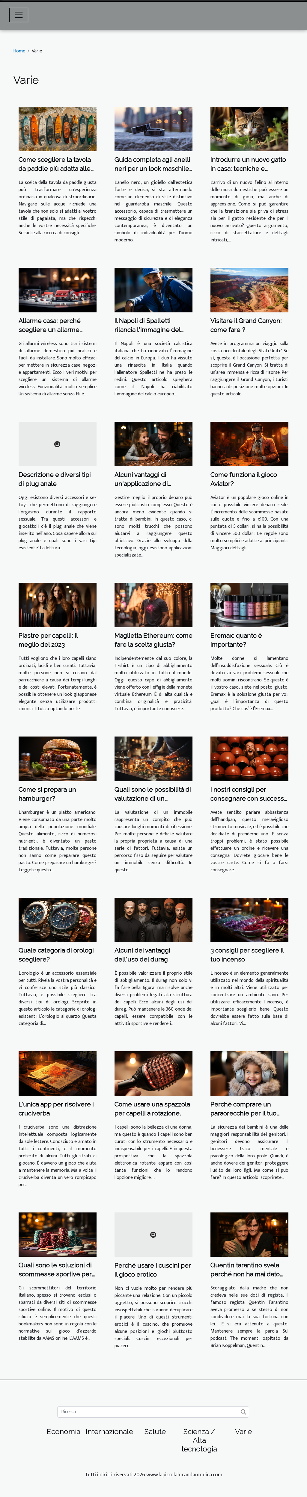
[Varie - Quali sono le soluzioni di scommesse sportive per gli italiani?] (58, 1234)
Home (19, 51)
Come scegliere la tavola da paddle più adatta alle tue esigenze (55, 168)
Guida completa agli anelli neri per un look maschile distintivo (152, 168)
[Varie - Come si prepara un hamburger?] (58, 758)
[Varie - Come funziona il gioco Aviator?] (249, 444)
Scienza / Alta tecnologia (199, 1440)
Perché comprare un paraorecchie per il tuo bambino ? (243, 1113)
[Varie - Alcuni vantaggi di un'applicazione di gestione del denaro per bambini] (153, 444)
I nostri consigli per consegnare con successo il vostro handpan (249, 798)
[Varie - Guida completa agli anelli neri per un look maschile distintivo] (153, 129)
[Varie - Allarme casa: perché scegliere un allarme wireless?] (58, 290)
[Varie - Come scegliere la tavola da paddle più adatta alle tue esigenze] (58, 129)
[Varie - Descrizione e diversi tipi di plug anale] (58, 444)
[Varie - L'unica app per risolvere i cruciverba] (58, 1073)
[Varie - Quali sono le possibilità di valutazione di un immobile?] (153, 758)
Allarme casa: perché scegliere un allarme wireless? (50, 329)
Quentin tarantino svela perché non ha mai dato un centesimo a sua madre (249, 1274)
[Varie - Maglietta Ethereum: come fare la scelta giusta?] (153, 605)
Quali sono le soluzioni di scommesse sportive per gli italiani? (55, 1274)
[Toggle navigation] (18, 15)
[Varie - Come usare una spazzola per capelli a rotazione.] (153, 1073)
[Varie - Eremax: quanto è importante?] (249, 605)
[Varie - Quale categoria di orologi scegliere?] (58, 920)
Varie (243, 1431)
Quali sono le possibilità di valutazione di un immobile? (153, 798)
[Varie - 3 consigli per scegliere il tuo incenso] (249, 920)
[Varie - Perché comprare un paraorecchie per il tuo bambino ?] (249, 1073)
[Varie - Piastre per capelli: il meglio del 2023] (58, 605)
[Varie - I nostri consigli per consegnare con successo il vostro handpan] (249, 758)
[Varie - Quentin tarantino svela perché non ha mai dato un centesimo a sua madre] (249, 1234)
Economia (63, 1431)
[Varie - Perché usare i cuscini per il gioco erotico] (153, 1234)
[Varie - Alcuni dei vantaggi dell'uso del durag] (153, 920)
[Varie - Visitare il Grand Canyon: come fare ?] (249, 290)
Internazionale (109, 1431)
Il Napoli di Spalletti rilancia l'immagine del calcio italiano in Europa (149, 329)
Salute (155, 1431)
